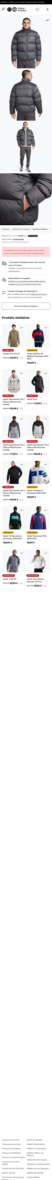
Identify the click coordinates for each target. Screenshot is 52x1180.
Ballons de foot (8, 1173)
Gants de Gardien (34, 1140)
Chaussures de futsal (11, 1144)
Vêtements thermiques (37, 1160)
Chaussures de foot (10, 1140)
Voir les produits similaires (26, 306)
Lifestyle (5, 229)
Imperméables (33, 1177)
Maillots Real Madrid (36, 1144)
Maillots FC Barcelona (36, 1148)
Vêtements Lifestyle (20, 229)
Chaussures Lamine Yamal (13, 1157)
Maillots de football (35, 1173)
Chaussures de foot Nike (13, 1168)
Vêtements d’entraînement (38, 1164)
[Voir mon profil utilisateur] (47, 9)
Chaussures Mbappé (11, 1153)
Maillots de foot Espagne (38, 1168)
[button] (26, 281)
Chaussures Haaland (11, 1148)
